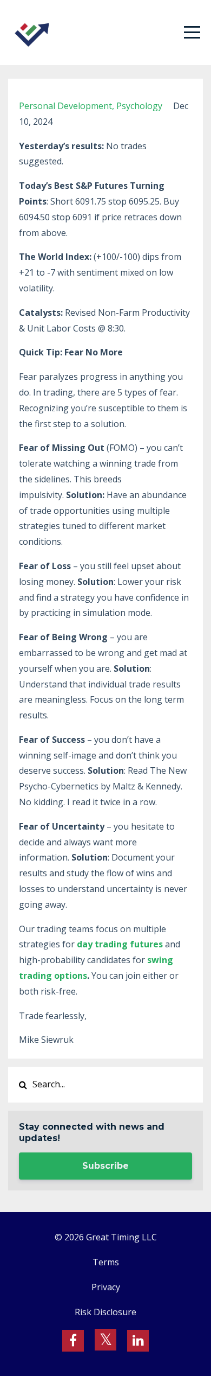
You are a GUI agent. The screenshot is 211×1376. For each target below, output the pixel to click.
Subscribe (105, 1166)
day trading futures (120, 944)
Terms (106, 1262)
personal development (65, 106)
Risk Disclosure (105, 1312)
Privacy (105, 1287)
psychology (139, 106)
